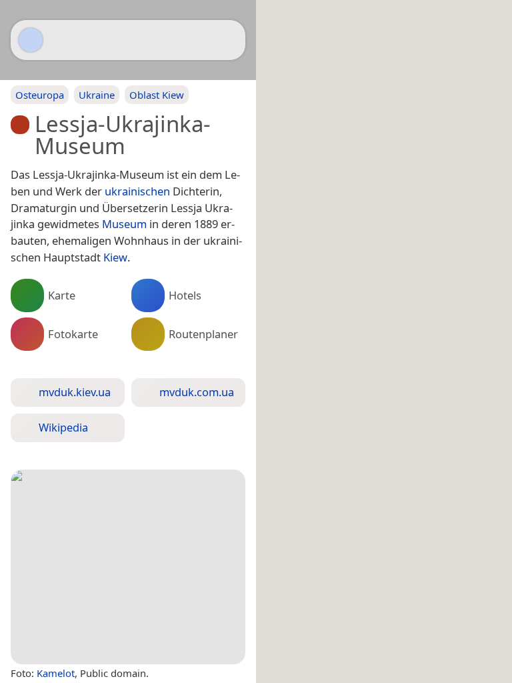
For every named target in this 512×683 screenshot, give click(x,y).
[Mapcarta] (31, 40)
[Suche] (228, 40)
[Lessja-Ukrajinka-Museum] (128, 567)
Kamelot (56, 673)
